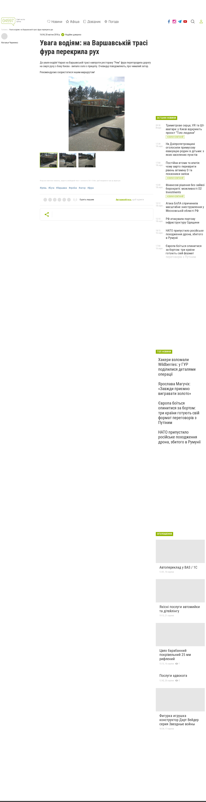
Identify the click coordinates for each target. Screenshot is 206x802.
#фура (90, 188)
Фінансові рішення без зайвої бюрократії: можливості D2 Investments (185, 188)
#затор (82, 188)
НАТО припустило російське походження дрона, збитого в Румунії (185, 234)
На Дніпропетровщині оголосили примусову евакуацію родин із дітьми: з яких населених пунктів (185, 149)
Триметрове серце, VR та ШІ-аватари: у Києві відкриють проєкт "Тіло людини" (185, 129)
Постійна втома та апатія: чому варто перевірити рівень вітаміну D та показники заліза (183, 168)
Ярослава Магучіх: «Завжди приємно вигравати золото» (174, 388)
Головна (4, 30)
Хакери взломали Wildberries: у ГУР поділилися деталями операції (177, 367)
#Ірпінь (43, 188)
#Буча (51, 188)
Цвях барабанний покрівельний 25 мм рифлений (175, 654)
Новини (56, 21)
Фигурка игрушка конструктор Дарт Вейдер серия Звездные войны (179, 720)
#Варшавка (61, 188)
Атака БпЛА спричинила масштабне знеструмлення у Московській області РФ (185, 207)
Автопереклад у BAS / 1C (178, 567)
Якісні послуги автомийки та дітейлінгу (179, 609)
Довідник (94, 21)
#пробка (73, 188)
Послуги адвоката (173, 675)
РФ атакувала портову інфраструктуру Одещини (182, 220)
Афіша (74, 21)
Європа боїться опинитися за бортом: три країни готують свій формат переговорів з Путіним (183, 251)
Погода (114, 21)
